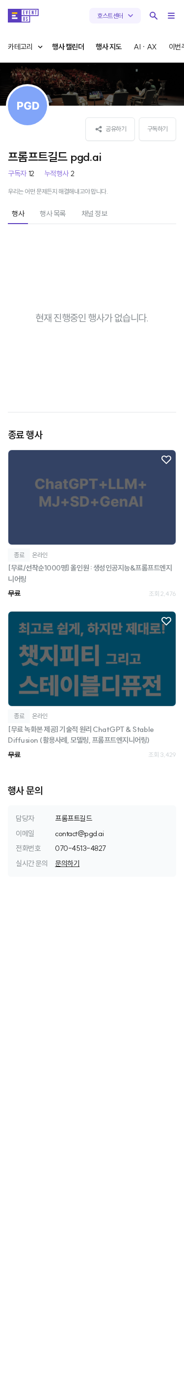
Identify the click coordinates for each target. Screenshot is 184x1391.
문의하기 (67, 863)
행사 (18, 213)
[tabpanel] (92, 500)
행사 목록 (53, 213)
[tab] (18, 215)
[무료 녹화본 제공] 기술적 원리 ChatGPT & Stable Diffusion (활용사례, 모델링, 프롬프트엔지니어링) (81, 735)
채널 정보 (94, 213)
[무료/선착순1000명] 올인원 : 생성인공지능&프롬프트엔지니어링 (90, 573)
